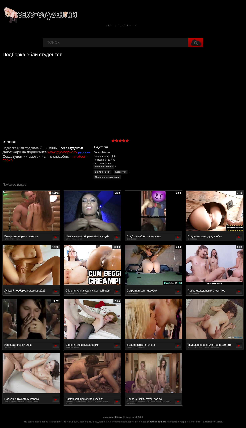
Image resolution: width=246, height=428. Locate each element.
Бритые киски (102, 172)
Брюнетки (120, 172)
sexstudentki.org (112, 417)
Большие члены (104, 166)
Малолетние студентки (107, 177)
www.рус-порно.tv (62, 152)
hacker (106, 152)
